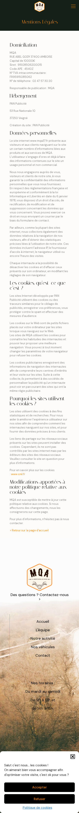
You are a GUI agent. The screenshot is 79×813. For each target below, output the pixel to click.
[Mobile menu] (73, 6)
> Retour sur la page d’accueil (29, 530)
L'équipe (43, 629)
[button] (73, 756)
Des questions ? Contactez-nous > (40, 597)
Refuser (39, 799)
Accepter (39, 787)
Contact (42, 655)
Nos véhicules (43, 646)
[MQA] (39, 6)
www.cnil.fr (18, 474)
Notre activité (43, 638)
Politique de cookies (37, 808)
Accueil (42, 621)
